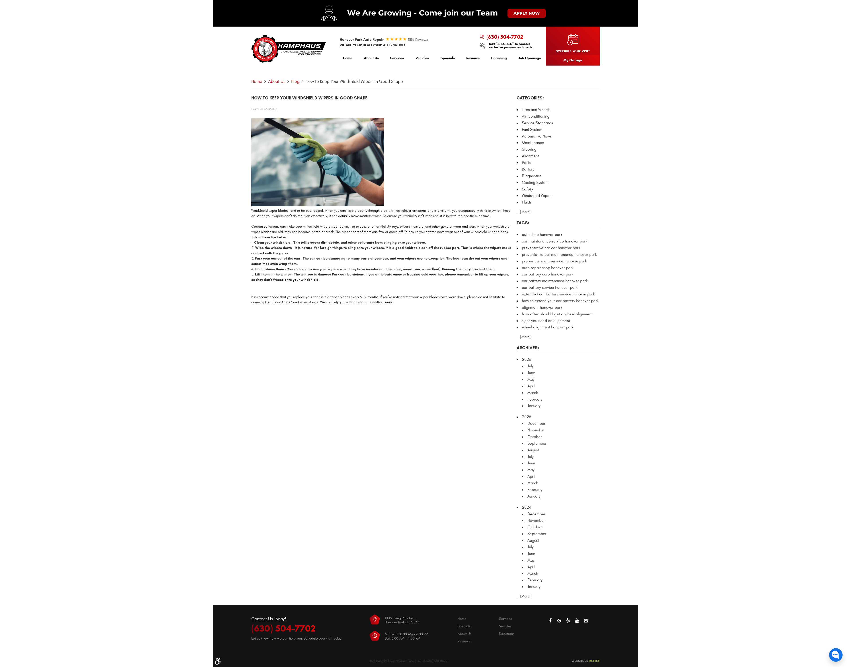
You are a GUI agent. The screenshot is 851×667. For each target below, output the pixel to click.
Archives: (528, 348)
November (536, 430)
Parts (526, 162)
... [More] (524, 212)
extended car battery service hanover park (558, 294)
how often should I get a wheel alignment (557, 314)
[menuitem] (347, 59)
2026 (526, 359)
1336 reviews (418, 40)
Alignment (530, 156)
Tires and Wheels (536, 109)
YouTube (577, 620)
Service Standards (537, 123)
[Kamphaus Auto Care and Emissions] (288, 49)
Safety (527, 189)
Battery (528, 169)
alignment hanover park (542, 307)
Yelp (568, 620)
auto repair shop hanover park (548, 268)
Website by (585, 661)
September (537, 443)
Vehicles (422, 58)
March (532, 392)
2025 (526, 417)
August (533, 450)
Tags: (523, 223)
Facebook (550, 620)
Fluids (526, 202)
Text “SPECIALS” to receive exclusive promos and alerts (511, 45)
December (536, 423)
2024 (526, 507)
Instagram (586, 620)
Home (347, 58)
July (530, 366)
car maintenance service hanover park (554, 241)
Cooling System (535, 182)
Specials (448, 58)
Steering (529, 149)
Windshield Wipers (537, 195)
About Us (371, 58)
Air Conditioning (535, 116)
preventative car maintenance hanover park (559, 254)
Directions (506, 634)
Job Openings (529, 58)
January (534, 405)
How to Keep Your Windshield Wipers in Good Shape (354, 81)
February (535, 399)
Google (559, 620)
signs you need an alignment (546, 320)
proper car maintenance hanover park (554, 261)
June (531, 372)
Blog (295, 81)
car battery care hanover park (547, 274)
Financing (499, 58)
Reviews (473, 58)
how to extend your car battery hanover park (560, 301)
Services (397, 58)
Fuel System (532, 129)
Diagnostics (531, 176)
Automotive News (537, 136)
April (531, 386)
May (531, 379)
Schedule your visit (573, 51)
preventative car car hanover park (551, 248)
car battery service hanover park (550, 287)
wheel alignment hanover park (548, 327)
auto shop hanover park (542, 234)
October (534, 436)
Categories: (530, 98)
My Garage (572, 60)
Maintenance (533, 142)
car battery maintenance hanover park (555, 281)
